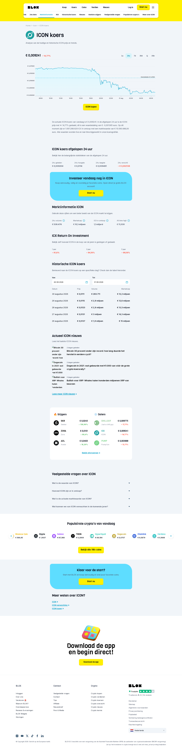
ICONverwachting (60, 605)
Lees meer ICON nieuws (63, 394)
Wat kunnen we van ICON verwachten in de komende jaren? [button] (80, 506)
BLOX (18, 685)
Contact (57, 685)
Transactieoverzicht (136, 721)
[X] (27, 736)
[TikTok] (32, 736)
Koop (64, 7)
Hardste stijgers (94, 15)
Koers (74, 7)
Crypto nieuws (97, 707)
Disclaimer (133, 701)
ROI (57, 15)
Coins (84, 7)
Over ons (19, 697)
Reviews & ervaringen (24, 710)
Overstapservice (22, 707)
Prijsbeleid (133, 714)
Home (28, 25)
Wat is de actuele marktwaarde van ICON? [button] (72, 499)
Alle (153, 56)
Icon (35, 25)
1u (122, 56)
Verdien (95, 7)
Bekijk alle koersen (90, 453)
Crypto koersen (97, 700)
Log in (130, 7)
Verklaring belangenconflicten (141, 718)
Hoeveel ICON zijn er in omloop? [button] (67, 491)
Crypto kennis (96, 710)
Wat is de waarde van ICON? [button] (65, 483)
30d (141, 56)
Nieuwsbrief (58, 707)
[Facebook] (37, 736)
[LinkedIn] (42, 736)
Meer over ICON (149, 15)
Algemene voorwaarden (138, 708)
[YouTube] (22, 736)
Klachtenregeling (135, 725)
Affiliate (56, 704)
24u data (33, 15)
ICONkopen (57, 608)
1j (147, 56)
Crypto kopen (96, 693)
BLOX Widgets (21, 714)
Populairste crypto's (131, 15)
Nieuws (106, 7)
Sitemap (132, 704)
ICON (54, 602)
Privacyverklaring (136, 711)
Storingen (20, 717)
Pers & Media (58, 710)
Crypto (94, 685)
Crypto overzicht (97, 704)
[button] (34, 688)
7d (135, 56)
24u (128, 56)
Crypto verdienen (98, 697)
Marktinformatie (46, 15)
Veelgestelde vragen (112, 15)
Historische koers (69, 15)
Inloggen (19, 693)
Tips (55, 700)
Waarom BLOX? (22, 704)
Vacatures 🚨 (21, 700)
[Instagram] (17, 736)
